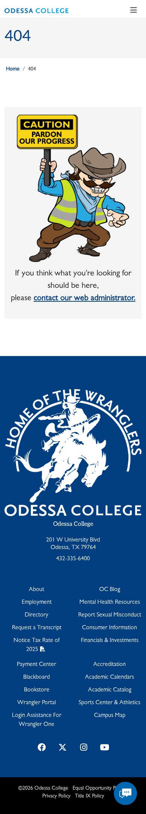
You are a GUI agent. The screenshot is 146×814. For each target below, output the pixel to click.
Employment (37, 603)
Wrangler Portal (36, 703)
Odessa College (73, 524)
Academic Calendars (109, 678)
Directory (36, 615)
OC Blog (109, 590)
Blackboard (36, 678)
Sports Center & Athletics (109, 703)
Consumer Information (109, 628)
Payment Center (36, 665)
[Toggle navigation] (134, 11)
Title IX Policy (89, 796)
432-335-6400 (73, 559)
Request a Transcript (36, 628)
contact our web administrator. (85, 299)
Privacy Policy (56, 796)
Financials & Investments (110, 641)
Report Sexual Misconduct (109, 615)
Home (12, 69)
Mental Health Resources (109, 603)
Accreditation (109, 665)
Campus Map (109, 716)
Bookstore (36, 690)
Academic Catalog (109, 690)
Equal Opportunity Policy (99, 788)
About (36, 590)
